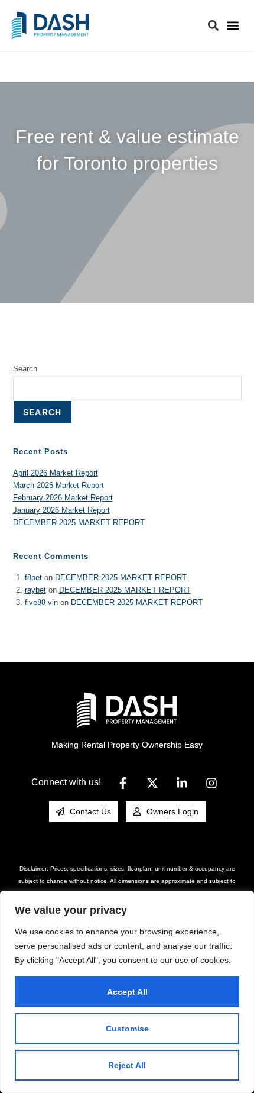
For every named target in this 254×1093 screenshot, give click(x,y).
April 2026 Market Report (55, 472)
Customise (127, 1028)
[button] (232, 25)
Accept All (127, 992)
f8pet (33, 577)
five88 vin (41, 602)
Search (25, 368)
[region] (127, 992)
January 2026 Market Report (61, 510)
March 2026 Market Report (58, 485)
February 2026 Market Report (63, 497)
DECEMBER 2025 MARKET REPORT (79, 522)
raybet (35, 590)
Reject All (127, 1065)
